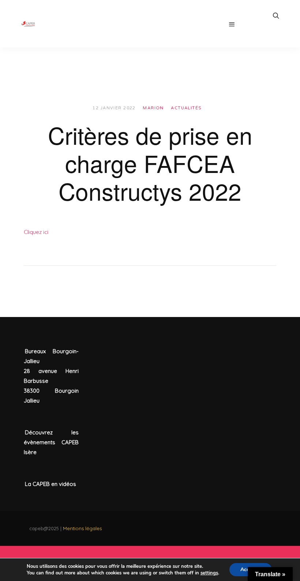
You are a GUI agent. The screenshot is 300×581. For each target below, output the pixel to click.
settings (209, 573)
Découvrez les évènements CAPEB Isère (51, 442)
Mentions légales (82, 528)
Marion (153, 108)
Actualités (186, 108)
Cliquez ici (36, 232)
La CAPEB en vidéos (50, 483)
